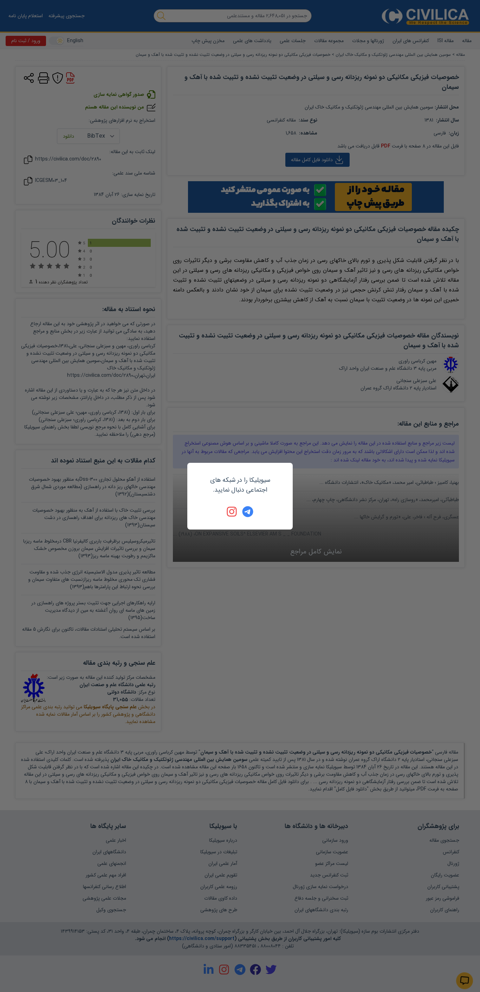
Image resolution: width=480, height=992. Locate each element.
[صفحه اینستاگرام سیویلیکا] (232, 511)
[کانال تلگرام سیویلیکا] (247, 511)
